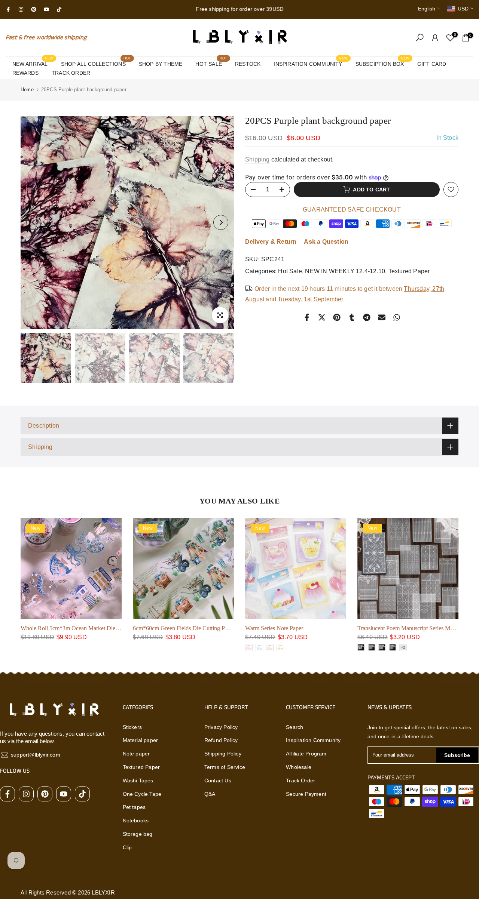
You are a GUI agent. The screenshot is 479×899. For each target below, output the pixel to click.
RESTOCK (247, 64)
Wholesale (298, 767)
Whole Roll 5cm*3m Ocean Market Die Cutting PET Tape (90, 628)
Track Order (300, 780)
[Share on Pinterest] (337, 317)
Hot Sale (290, 271)
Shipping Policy (222, 754)
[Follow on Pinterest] (33, 9)
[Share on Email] (381, 317)
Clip (127, 847)
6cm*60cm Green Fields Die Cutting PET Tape (189, 628)
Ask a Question (326, 241)
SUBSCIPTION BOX (383, 63)
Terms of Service (224, 767)
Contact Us (217, 780)
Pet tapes (134, 807)
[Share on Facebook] (307, 317)
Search (294, 727)
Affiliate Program (306, 754)
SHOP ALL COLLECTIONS (96, 63)
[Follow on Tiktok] (59, 9)
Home (27, 89)
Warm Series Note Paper (274, 628)
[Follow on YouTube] (46, 9)
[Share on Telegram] (366, 317)
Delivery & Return (270, 241)
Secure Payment (306, 794)
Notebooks (136, 820)
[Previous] (33, 222)
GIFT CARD (431, 64)
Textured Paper (409, 271)
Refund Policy (221, 740)
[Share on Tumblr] (352, 317)
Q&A (210, 794)
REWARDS (25, 73)
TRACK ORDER (71, 73)
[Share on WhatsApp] (396, 317)
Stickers (132, 727)
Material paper (140, 740)
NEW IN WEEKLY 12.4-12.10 (345, 271)
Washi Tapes (138, 780)
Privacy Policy (221, 727)
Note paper (136, 754)
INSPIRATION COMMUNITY (311, 63)
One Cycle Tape (142, 794)
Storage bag (138, 834)
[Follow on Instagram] (21, 9)
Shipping (257, 159)
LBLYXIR (103, 892)
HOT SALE (211, 63)
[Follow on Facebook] (8, 9)
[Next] (220, 222)
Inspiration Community (313, 740)
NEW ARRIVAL (33, 63)
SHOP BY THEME (161, 64)
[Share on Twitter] (322, 317)
